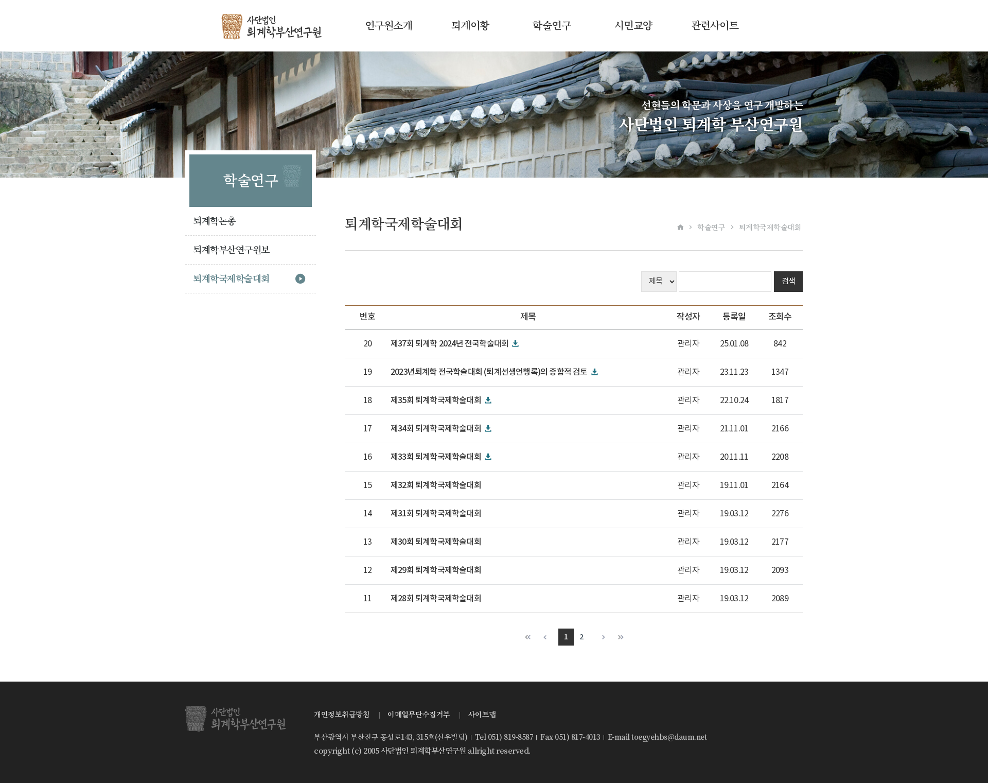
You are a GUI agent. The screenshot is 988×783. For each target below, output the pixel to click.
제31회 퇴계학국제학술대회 (436, 513)
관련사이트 (715, 25)
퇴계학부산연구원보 (231, 250)
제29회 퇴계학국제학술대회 (436, 570)
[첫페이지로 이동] (527, 637)
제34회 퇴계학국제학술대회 (436, 428)
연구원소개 (389, 25)
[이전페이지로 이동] (547, 637)
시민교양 (633, 25)
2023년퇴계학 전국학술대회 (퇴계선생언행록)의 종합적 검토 (489, 372)
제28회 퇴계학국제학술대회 (436, 598)
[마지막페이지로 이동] (619, 637)
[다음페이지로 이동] (600, 637)
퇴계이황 (470, 25)
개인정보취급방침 (341, 714)
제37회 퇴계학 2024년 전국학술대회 (449, 344)
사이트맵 (482, 714)
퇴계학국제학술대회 (231, 279)
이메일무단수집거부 (418, 714)
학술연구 (552, 25)
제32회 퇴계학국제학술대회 (436, 485)
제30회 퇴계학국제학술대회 (436, 542)
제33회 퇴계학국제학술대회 (436, 457)
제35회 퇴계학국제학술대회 (436, 400)
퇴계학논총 (214, 221)
